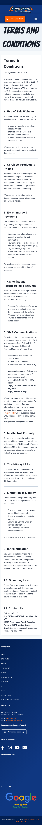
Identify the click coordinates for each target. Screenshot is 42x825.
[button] (36, 19)
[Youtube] (17, 747)
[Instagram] (10, 747)
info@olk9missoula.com (14, 720)
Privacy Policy (10, 413)
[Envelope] (24, 747)
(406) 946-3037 (11, 718)
